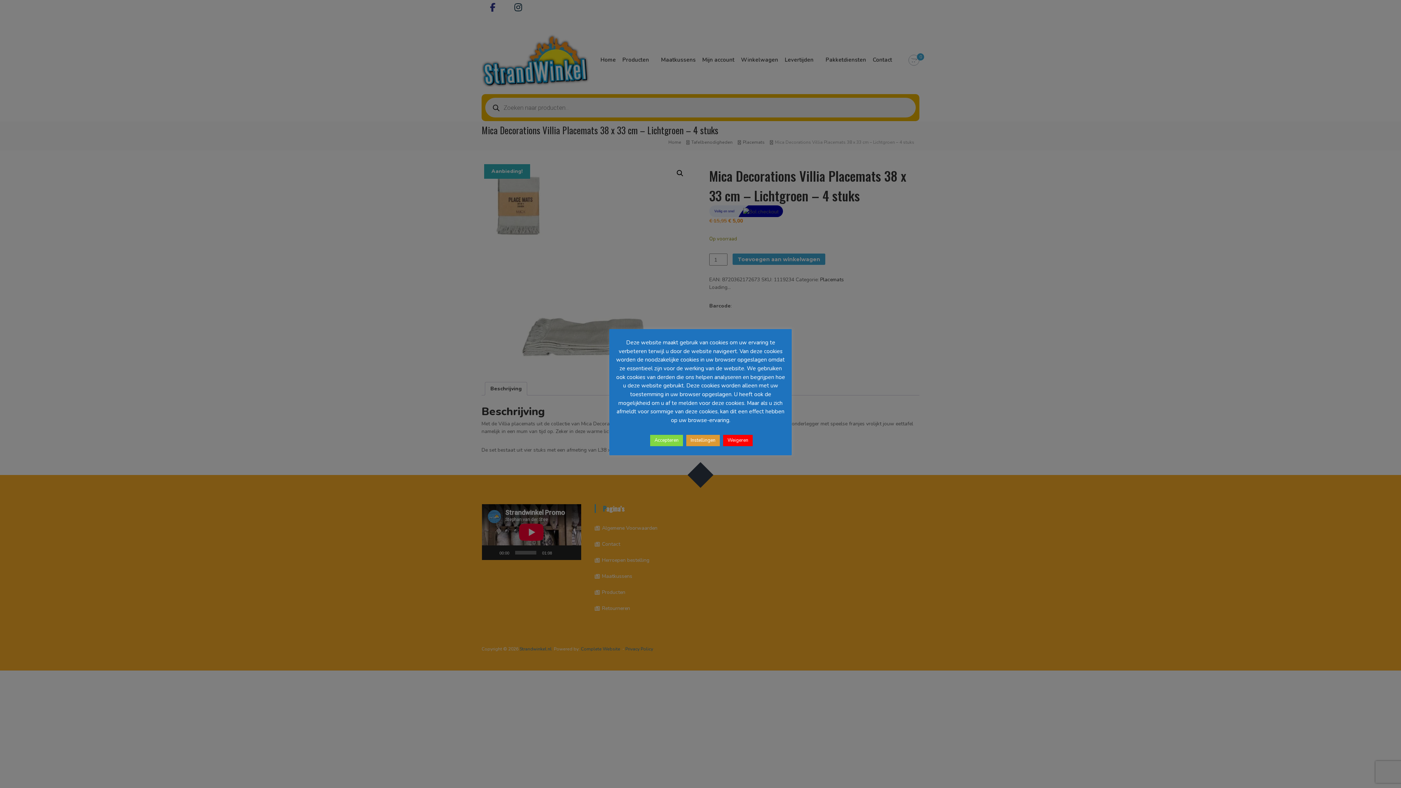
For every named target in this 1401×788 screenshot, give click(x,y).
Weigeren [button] (737, 440)
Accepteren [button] (667, 440)
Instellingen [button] (703, 440)
